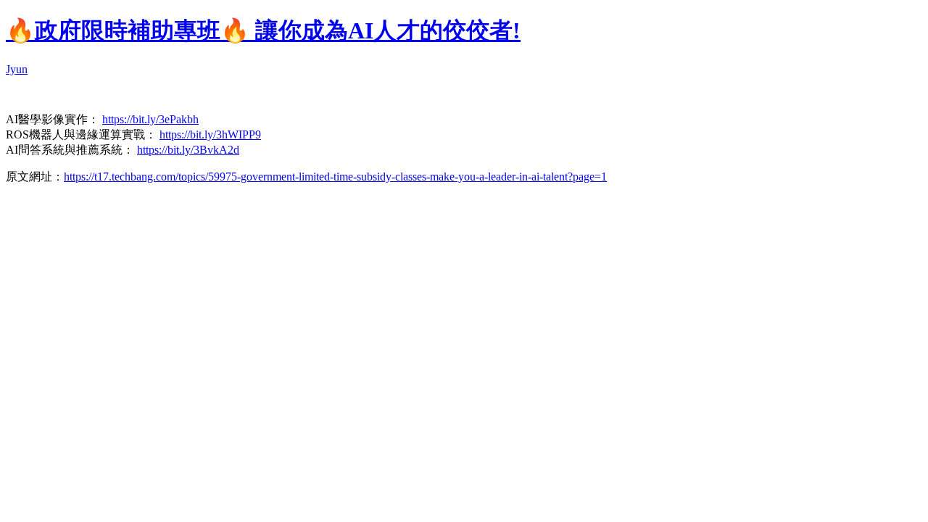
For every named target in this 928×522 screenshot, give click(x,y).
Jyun (17, 69)
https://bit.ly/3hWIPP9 (210, 134)
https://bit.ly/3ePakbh (150, 119)
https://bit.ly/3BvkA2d (188, 150)
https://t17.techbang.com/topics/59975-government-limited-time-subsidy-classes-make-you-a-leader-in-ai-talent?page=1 (335, 176)
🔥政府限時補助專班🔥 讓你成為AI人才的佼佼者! (263, 30)
